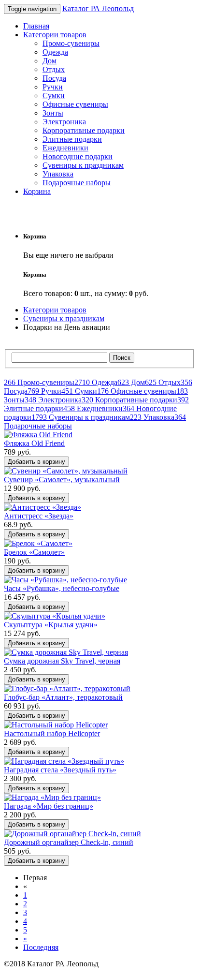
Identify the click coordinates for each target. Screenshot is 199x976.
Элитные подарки (72, 139)
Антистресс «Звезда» (38, 516)
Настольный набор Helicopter (52, 733)
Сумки (54, 95)
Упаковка (58, 174)
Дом (50, 61)
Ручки (53, 87)
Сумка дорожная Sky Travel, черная (62, 661)
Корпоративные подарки (84, 130)
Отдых (54, 69)
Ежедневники (65, 148)
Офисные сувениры (75, 104)
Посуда (54, 78)
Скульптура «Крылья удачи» (51, 625)
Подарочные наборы (77, 182)
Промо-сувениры (71, 43)
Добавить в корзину (36, 461)
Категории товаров (54, 34)
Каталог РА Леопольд (98, 8)
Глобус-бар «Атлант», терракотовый (63, 697)
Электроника (64, 122)
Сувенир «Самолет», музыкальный (62, 479)
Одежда (55, 52)
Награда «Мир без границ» (48, 806)
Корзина (37, 191)
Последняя (40, 947)
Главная (36, 26)
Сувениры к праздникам (83, 165)
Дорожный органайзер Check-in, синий (68, 842)
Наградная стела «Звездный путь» (60, 770)
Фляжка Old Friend (34, 443)
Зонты (53, 113)
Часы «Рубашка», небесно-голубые (61, 588)
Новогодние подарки (78, 156)
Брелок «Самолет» (34, 552)
